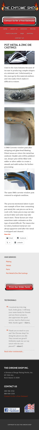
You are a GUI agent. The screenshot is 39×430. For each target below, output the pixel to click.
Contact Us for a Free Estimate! (16, 396)
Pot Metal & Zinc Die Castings (17, 273)
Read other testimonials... (14, 351)
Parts (8, 269)
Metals (8, 265)
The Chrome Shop (19, 7)
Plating (8, 261)
